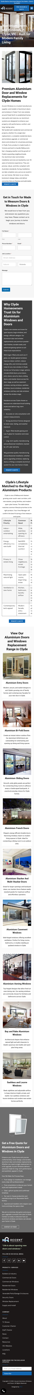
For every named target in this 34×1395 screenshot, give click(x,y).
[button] (31, 8)
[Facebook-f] (4, 1260)
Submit (6, 290)
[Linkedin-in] (19, 1260)
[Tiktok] (14, 1260)
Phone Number (7, 243)
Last (19, 239)
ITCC (21, 1387)
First (3, 239)
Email (20, 243)
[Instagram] (9, 1260)
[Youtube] (24, 1260)
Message (4, 270)
